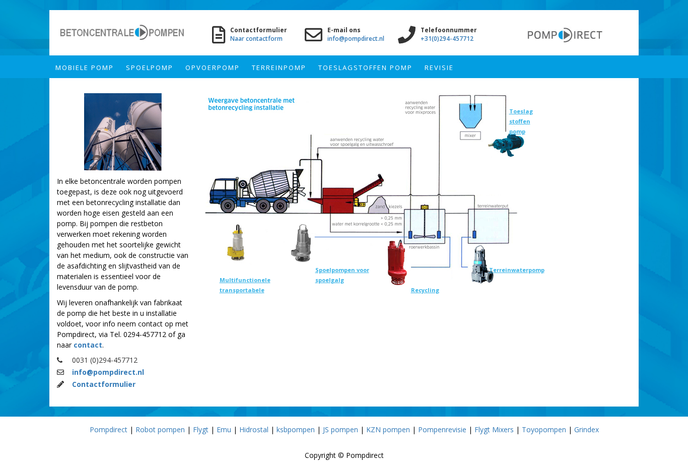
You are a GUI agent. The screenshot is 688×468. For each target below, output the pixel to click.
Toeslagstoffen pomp (365, 67)
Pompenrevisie (442, 429)
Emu (224, 429)
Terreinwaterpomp (516, 270)
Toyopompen (544, 429)
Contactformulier (103, 384)
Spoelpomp (149, 67)
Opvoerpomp (212, 67)
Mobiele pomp (84, 67)
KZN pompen (388, 429)
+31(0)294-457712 (447, 38)
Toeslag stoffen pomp (521, 121)
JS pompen (340, 429)
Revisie (439, 67)
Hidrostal (253, 429)
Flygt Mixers (494, 429)
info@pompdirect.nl (355, 38)
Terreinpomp (279, 67)
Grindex (586, 429)
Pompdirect (108, 429)
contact (88, 345)
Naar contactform (256, 38)
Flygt (201, 429)
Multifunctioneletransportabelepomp (245, 290)
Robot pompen (160, 429)
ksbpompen (296, 429)
